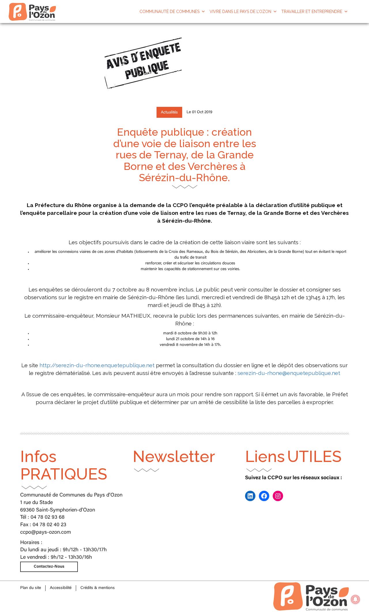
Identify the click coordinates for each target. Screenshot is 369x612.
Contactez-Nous (49, 567)
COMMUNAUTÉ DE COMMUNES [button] (169, 11)
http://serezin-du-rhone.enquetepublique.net (97, 365)
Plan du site (30, 588)
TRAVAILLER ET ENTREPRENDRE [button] (311, 11)
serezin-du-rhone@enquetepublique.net (289, 373)
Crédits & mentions (97, 588)
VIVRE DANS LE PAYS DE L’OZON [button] (240, 11)
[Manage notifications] (355, 599)
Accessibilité (60, 588)
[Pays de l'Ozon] (32, 7)
